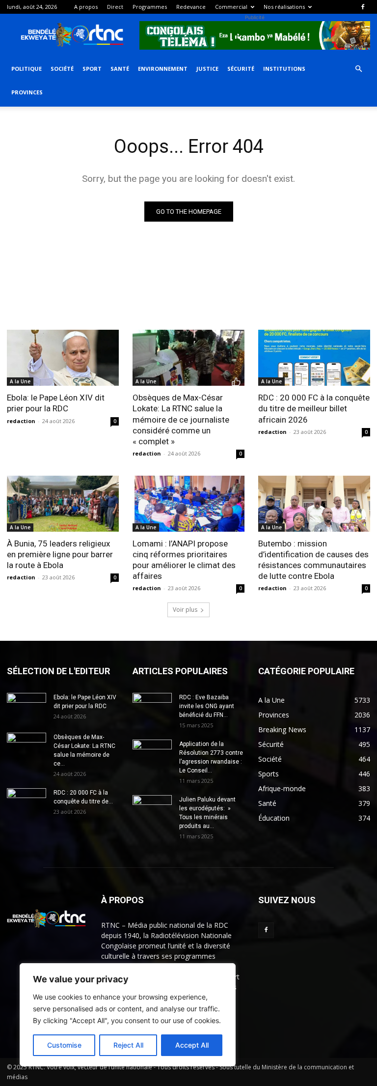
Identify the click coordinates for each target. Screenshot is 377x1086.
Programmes (150, 6)
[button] (358, 69)
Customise (64, 1045)
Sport (92, 68)
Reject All (128, 1045)
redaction (21, 421)
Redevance (191, 6)
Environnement (163, 68)
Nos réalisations (284, 6)
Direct (115, 6)
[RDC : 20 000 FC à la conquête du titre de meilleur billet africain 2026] (314, 358)
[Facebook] (362, 7)
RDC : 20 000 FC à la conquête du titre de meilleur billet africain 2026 (314, 408)
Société (62, 68)
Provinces (27, 92)
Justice (207, 68)
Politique (26, 68)
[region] (128, 1014)
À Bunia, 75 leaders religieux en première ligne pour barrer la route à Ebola (60, 554)
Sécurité (240, 68)
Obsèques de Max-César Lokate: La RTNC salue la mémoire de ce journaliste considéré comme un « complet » (181, 419)
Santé (119, 68)
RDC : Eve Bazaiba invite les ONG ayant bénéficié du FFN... (206, 706)
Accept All (192, 1045)
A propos (86, 6)
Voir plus (185, 609)
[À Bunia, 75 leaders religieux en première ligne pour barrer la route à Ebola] (63, 504)
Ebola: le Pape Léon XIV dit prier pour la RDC (56, 403)
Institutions (284, 68)
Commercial (231, 6)
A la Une (20, 381)
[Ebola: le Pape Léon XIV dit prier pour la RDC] (63, 358)
